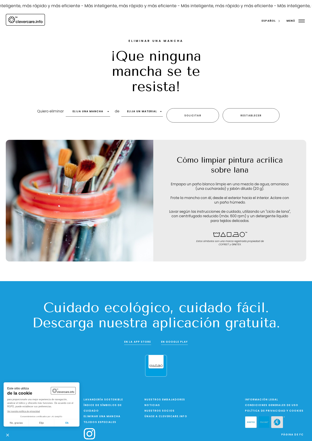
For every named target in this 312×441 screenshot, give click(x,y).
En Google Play (174, 342)
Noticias (152, 405)
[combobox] (88, 113)
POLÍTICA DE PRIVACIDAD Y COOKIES (274, 411)
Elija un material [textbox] (142, 111)
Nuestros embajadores (164, 399)
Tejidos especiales (100, 422)
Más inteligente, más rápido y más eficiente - (122, 6)
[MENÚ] (300, 20)
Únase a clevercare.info (165, 416)
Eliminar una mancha (102, 416)
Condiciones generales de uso (271, 405)
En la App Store (137, 342)
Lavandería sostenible (103, 399)
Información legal (261, 399)
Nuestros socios (159, 411)
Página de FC (292, 434)
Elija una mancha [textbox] (88, 111)
